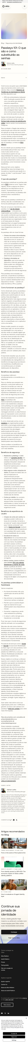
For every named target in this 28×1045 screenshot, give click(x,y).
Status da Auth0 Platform (8, 990)
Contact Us (4, 984)
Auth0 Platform (5, 959)
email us (24, 998)
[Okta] (5, 6)
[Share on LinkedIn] (13, 820)
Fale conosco (7, 1004)
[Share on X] (16, 820)
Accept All (14, 1033)
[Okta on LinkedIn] (8, 1013)
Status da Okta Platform (7, 987)
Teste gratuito (5, 965)
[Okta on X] (5, 1013)
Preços (3, 962)
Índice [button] (3, 77)
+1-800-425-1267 (9, 999)
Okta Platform (5, 956)
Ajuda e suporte (5, 981)
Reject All (14, 1036)
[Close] (26, 1018)
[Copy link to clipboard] (11, 820)
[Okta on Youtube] (2, 1013)
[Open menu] (24, 6)
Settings (14, 1040)
